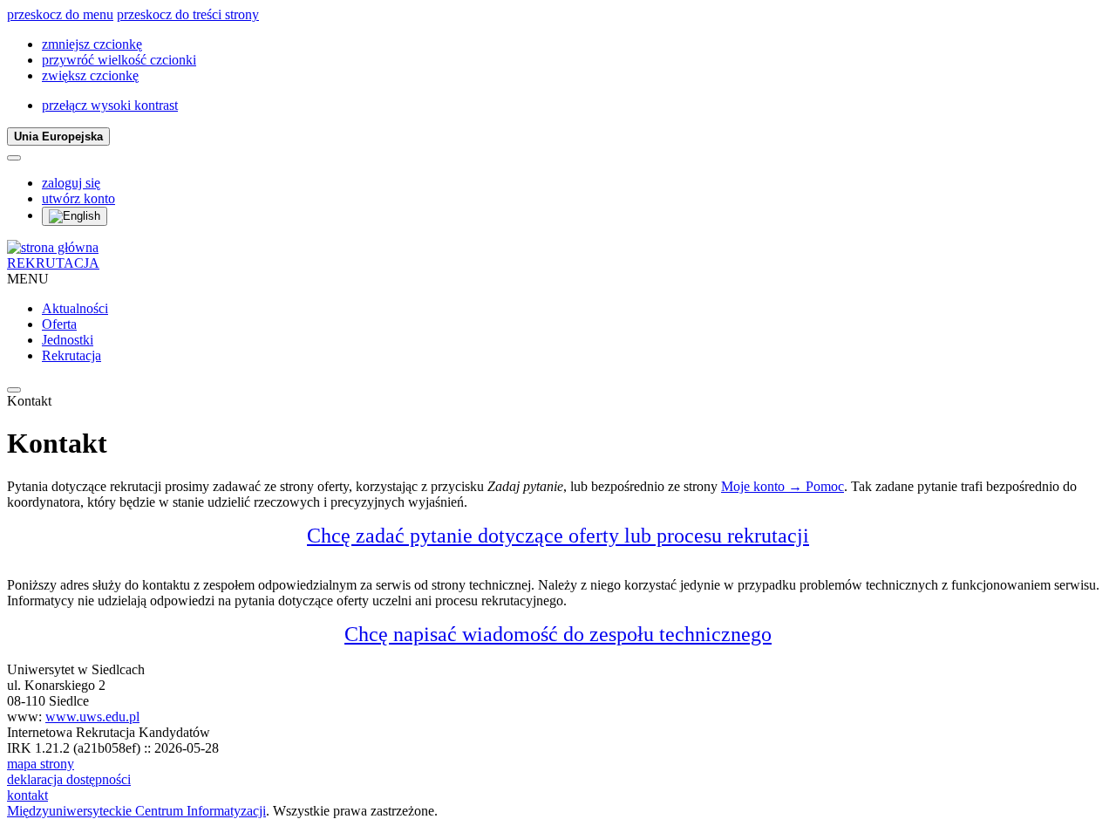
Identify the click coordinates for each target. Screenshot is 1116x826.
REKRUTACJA (53, 263)
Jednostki (67, 339)
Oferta (59, 324)
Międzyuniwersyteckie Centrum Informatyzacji (136, 810)
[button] (92, 44)
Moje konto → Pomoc (782, 486)
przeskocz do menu (60, 14)
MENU (28, 278)
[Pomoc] (14, 157)
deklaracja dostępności (69, 779)
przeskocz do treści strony (188, 14)
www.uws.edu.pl (92, 716)
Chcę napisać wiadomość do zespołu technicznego (558, 634)
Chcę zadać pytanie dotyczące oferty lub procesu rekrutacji (558, 535)
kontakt (27, 795)
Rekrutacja (71, 355)
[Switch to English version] (74, 216)
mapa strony (40, 763)
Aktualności (75, 308)
